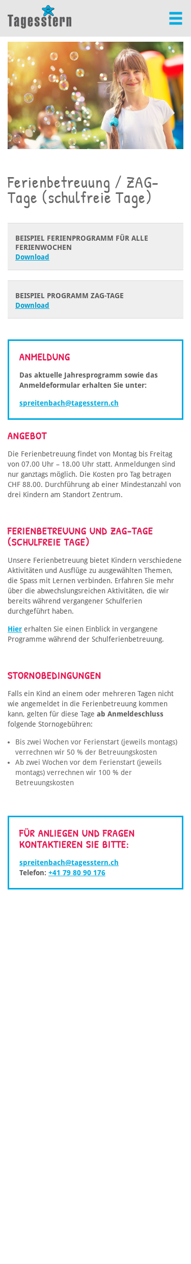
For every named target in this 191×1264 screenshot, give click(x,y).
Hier (15, 629)
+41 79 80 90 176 (76, 873)
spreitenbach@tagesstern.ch (69, 403)
